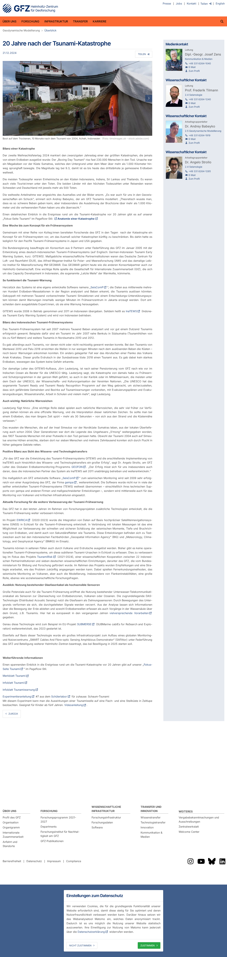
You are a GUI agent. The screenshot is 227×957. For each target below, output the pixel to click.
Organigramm (11, 827)
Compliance (73, 861)
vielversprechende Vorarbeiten (129, 613)
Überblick (50, 30)
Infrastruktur (56, 21)
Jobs (179, 3)
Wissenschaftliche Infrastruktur (106, 809)
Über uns (9, 21)
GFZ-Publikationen (52, 841)
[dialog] (113, 921)
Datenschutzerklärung (91, 931)
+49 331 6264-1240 (200, 99)
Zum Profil (194, 70)
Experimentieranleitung (17, 696)
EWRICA (22, 520)
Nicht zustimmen (80, 945)
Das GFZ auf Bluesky (211, 861)
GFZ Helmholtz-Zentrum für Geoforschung (30, 8)
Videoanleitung (73, 705)
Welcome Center (189, 831)
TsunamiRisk (45, 556)
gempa (69, 482)
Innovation (147, 827)
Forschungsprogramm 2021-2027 (58, 819)
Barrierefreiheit (12, 861)
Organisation (10, 822)
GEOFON (77, 467)
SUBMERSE (84, 624)
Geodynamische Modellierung (21, 30)
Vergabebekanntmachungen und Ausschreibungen (199, 819)
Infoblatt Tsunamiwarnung (19, 689)
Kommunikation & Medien (151, 835)
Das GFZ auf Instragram (190, 861)
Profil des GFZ (12, 817)
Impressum (54, 861)
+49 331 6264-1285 (200, 171)
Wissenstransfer (151, 817)
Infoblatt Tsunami (13, 682)
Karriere (99, 21)
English (220, 3)
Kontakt (191, 3)
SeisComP (97, 287)
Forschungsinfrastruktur (106, 817)
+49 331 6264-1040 (200, 63)
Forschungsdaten (102, 822)
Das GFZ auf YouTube (201, 861)
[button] (14, 98)
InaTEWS (131, 311)
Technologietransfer (153, 822)
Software (97, 827)
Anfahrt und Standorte (10, 844)
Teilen (204, 3)
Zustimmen (147, 945)
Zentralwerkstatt (189, 826)
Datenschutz (34, 861)
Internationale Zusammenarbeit (13, 835)
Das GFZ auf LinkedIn (222, 861)
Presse (167, 3)
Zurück (13, 713)
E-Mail (192, 67)
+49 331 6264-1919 (199, 135)
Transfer (80, 21)
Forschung (30, 21)
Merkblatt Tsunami (14, 675)
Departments (49, 826)
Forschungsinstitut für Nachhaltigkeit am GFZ (60, 834)
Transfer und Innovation (151, 809)
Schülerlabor (59, 696)
